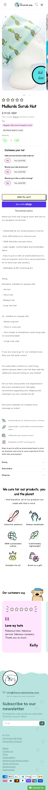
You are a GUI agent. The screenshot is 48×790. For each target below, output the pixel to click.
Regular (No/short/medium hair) (17, 125)
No (8, 160)
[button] (5, 4)
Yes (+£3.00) (19, 172)
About (5, 748)
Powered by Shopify (12, 741)
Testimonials (8, 770)
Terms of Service (11, 764)
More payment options (24, 210)
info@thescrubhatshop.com (23, 692)
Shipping (15, 117)
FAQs (5, 754)
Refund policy (9, 767)
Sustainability (9, 757)
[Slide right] (30, 95)
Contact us (8, 751)
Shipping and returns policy (16, 760)
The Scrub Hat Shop (12, 738)
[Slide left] (18, 95)
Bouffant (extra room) (13, 130)
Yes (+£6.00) (19, 183)
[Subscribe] (42, 723)
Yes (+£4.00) (19, 160)
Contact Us (37, 788)
